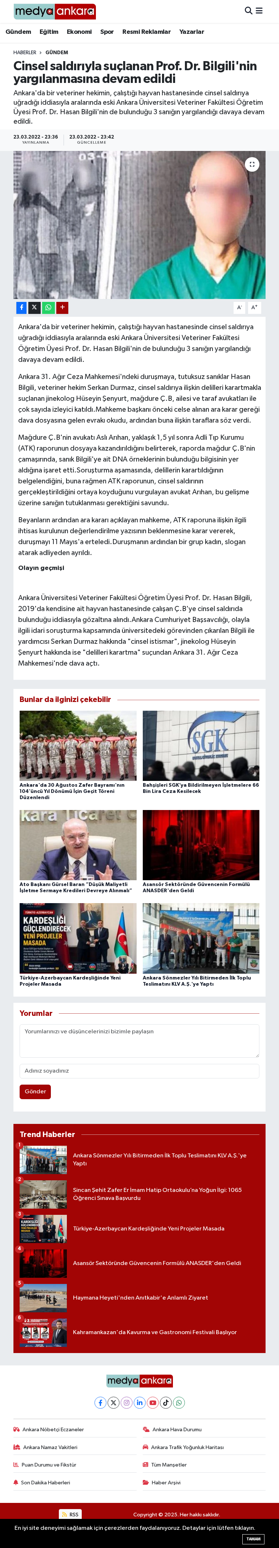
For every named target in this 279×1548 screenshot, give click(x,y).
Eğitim (49, 32)
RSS (73, 1514)
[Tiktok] (166, 1403)
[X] (114, 1403)
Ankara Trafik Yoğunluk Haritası (187, 1447)
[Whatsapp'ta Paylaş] (48, 308)
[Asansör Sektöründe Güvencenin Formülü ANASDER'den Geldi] (201, 845)
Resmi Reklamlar (146, 32)
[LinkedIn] (140, 1403)
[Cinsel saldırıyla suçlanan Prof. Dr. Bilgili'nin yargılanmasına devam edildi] (139, 225)
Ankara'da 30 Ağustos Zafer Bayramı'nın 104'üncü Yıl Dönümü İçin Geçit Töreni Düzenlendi (72, 791)
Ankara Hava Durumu (177, 1429)
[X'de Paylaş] (34, 308)
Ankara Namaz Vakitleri (50, 1447)
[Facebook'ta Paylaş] (21, 308)
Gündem (18, 32)
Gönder (35, 1092)
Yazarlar (191, 32)
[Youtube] (153, 1403)
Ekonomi (79, 32)
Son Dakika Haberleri (45, 1482)
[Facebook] (100, 1403)
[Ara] (248, 11)
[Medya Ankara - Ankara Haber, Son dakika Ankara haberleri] (54, 11)
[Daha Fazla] (62, 308)
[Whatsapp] (179, 1403)
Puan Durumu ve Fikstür (49, 1465)
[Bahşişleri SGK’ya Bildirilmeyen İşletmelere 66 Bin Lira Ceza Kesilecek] (201, 745)
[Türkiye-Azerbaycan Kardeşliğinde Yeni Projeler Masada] (78, 938)
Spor (107, 32)
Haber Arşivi (166, 1482)
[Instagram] (127, 1403)
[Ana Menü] (259, 11)
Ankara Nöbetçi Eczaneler (53, 1429)
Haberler (24, 52)
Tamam (253, 1539)
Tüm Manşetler (169, 1465)
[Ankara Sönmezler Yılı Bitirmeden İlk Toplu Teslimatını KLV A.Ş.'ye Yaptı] (201, 938)
